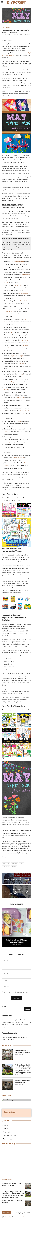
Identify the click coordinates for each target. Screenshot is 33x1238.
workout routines (24, 410)
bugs (21, 374)
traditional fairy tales (18, 457)
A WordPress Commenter (9, 1037)
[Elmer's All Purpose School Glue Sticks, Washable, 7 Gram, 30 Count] (5, 606)
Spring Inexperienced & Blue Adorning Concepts (22, 1051)
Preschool (6, 866)
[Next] (15, 1212)
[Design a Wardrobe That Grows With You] (7, 1084)
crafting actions (26, 274)
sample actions (23, 340)
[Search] (31, 2)
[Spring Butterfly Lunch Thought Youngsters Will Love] (16, 922)
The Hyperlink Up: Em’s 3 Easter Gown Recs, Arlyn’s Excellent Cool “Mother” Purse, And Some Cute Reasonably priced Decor (23, 1069)
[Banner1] (16, 1100)
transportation (19, 397)
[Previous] (12, 1212)
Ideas (21, 863)
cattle (19, 421)
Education (6, 863)
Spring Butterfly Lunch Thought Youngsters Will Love (16, 941)
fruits (12, 332)
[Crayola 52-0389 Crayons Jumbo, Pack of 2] (13, 599)
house (6, 389)
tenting (24, 413)
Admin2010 (7, 35)
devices (21, 363)
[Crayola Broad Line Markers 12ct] (27, 606)
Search (4, 1006)
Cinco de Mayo (24, 301)
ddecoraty (21, 1217)
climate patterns (9, 311)
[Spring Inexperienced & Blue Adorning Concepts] (7, 1054)
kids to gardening (23, 293)
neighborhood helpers (17, 356)
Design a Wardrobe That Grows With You (22, 1081)
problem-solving (9, 382)
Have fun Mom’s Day (18, 261)
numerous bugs (18, 285)
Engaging (14, 863)
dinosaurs (7, 431)
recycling (7, 442)
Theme (14, 866)
